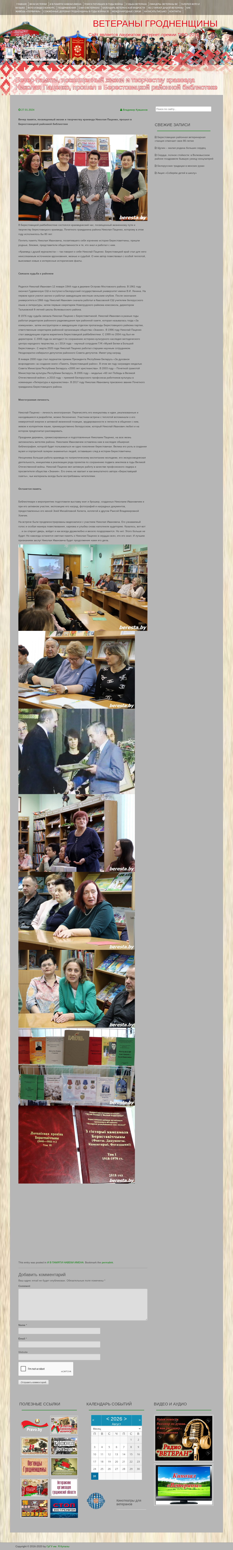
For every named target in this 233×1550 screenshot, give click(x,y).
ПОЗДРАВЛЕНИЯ (67, 8)
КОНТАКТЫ (175, 11)
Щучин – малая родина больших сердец (181, 147)
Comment (24, 1286)
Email (21, 1338)
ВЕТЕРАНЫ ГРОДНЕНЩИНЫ (155, 23)
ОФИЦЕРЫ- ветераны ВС (164, 4)
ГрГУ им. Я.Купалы (58, 1546)
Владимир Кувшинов (135, 109)
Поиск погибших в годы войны (103, 4)
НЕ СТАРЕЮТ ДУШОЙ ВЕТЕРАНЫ (165, 8)
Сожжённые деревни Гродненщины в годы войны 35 (76, 11)
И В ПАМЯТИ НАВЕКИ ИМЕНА (65, 4)
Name (21, 1325)
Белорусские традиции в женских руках (180, 165)
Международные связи (126, 11)
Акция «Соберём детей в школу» (177, 172)
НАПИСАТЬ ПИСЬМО (155, 11)
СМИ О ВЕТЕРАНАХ (89, 8)
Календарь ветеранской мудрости (123, 8)
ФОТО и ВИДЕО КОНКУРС (41, 8)
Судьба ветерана (136, 4)
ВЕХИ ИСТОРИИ (38, 4)
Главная (21, 4)
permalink (107, 1262)
